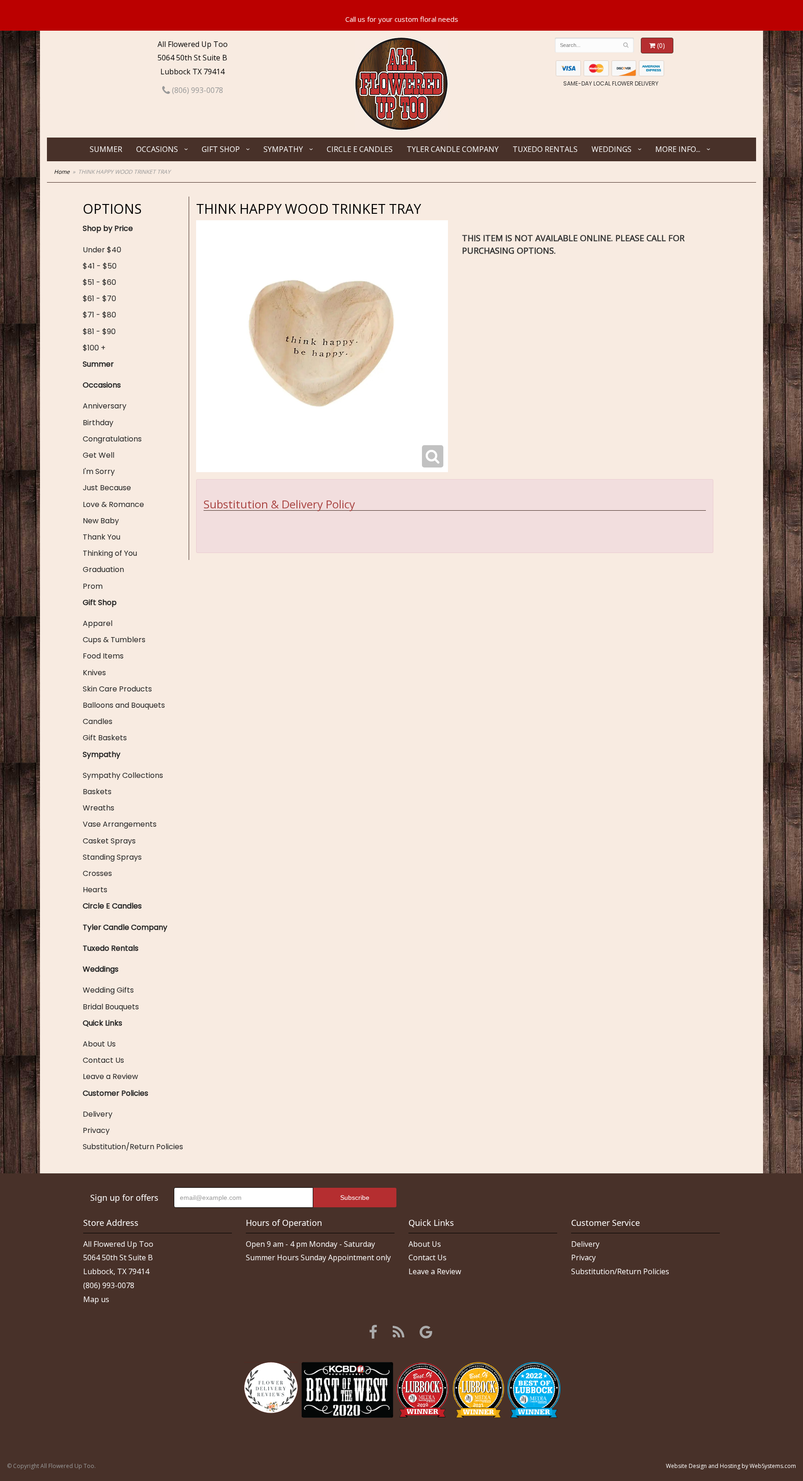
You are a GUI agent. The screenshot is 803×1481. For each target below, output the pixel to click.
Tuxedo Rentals (545, 149)
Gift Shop (221, 149)
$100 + (94, 347)
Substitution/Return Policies (133, 1146)
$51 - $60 (99, 282)
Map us (96, 1299)
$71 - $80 (99, 314)
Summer (106, 149)
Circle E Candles (360, 149)
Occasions (157, 149)
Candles (97, 721)
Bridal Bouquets (111, 1006)
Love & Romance (113, 504)
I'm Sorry (99, 471)
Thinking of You (110, 553)
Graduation (103, 569)
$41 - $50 (100, 266)
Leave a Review (110, 1076)
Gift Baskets (105, 737)
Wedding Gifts (108, 990)
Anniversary (104, 406)
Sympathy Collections (123, 775)
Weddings (612, 149)
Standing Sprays (112, 857)
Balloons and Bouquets (124, 705)
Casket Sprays (109, 841)
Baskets (97, 791)
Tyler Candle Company (453, 149)
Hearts (95, 889)
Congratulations (112, 439)
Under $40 (102, 249)
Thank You (101, 537)
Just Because (107, 487)
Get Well (98, 455)
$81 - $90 (99, 331)
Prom (93, 586)
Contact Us (103, 1060)
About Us (99, 1044)
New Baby (101, 520)
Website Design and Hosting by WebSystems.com (731, 1466)
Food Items (103, 656)
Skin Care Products (117, 689)
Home (62, 172)
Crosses (97, 873)
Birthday (98, 422)
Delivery (97, 1114)
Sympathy (283, 149)
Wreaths (98, 808)
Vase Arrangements (120, 824)
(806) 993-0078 (196, 90)
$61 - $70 (99, 298)
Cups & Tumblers (114, 639)
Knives (94, 672)
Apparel (97, 623)
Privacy (96, 1130)
